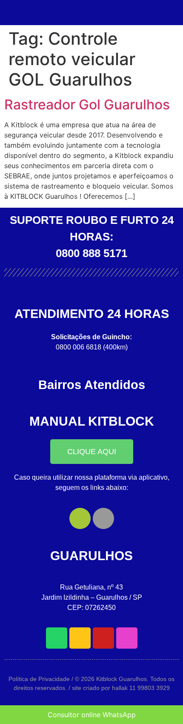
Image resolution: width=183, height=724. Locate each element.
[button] (91, 451)
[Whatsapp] (56, 638)
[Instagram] (126, 638)
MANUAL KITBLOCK (91, 421)
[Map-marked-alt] (80, 638)
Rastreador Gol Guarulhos (87, 104)
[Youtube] (103, 638)
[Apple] (103, 518)
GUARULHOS (91, 556)
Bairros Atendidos (91, 385)
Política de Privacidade (39, 678)
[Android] (80, 518)
